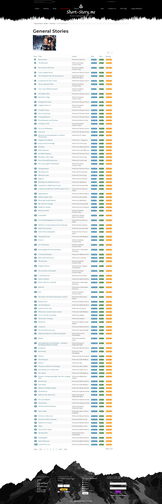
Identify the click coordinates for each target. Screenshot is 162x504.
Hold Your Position (45, 228)
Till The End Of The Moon (47, 406)
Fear (39, 292)
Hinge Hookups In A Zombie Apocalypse (52, 333)
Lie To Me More (43, 245)
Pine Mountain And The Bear (48, 120)
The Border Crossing (45, 318)
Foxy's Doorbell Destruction (47, 160)
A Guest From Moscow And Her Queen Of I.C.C (54, 189)
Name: (111, 481)
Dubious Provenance (45, 423)
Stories (46, 8)
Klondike (41, 147)
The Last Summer (44, 399)
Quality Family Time (45, 197)
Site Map (123, 8)
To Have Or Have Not (45, 416)
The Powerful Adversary (46, 330)
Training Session (44, 117)
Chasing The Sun (44, 236)
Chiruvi (41, 363)
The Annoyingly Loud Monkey (48, 164)
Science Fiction (88, 490)
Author (74, 56)
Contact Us (112, 8)
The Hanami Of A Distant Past (48, 369)
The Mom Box (43, 433)
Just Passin (42, 384)
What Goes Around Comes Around (50, 312)
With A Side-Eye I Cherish (47, 282)
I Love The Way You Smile (47, 315)
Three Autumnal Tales (45, 84)
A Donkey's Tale (43, 123)
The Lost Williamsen (45, 128)
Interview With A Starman (47, 419)
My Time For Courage (45, 204)
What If (40, 356)
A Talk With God (44, 275)
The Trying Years (44, 113)
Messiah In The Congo (46, 157)
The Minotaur (43, 63)
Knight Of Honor (44, 266)
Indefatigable (42, 438)
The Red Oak (42, 261)
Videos (76, 8)
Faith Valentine (43, 150)
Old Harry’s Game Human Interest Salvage (52, 225)
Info (102, 8)
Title (40, 56)
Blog (54, 8)
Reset (111, 1)
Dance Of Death (43, 279)
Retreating (42, 351)
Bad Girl (41, 287)
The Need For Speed (45, 429)
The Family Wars (44, 94)
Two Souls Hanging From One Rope (50, 220)
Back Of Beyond (43, 441)
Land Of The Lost (44, 444)
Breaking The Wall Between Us (49, 182)
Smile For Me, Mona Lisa (46, 395)
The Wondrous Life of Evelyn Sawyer (51, 76)
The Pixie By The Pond (46, 68)
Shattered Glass (43, 210)
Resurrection (42, 301)
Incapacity (42, 348)
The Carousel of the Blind (47, 271)
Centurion (41, 327)
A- (108, 1)
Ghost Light (42, 411)
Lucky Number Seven (45, 72)
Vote (100, 56)
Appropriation (43, 193)
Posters (40, 240)
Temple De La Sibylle (45, 140)
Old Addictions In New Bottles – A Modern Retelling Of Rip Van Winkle (52, 344)
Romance (86, 488)
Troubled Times (43, 110)
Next (60, 449)
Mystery (86, 486)
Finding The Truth (44, 102)
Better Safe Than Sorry (46, 258)
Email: (111, 486)
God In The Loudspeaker (46, 232)
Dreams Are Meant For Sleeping (49, 366)
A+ (115, 1)
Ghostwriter (42, 381)
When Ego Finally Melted (47, 200)
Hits (92, 56)
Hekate (40, 338)
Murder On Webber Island (47, 388)
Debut (40, 426)
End (65, 449)
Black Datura (42, 59)
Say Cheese (42, 373)
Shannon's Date (43, 175)
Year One (41, 132)
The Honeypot (43, 359)
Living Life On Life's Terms (47, 81)
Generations (42, 403)
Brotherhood (42, 391)
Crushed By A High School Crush (49, 185)
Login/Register (136, 8)
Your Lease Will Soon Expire (48, 89)
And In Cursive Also (45, 308)
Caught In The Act (44, 105)
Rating (108, 56)
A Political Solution (45, 254)
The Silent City (43, 172)
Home (37, 8)
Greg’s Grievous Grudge (46, 143)
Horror (86, 484)
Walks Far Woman (44, 207)
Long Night (42, 215)
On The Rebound (44, 305)
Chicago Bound (43, 168)
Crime (85, 480)
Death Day (41, 322)
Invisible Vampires (44, 153)
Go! (54, 2)
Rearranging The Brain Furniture (49, 249)
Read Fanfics (65, 8)
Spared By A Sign (44, 97)
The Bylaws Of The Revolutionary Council (52, 297)
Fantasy (86, 482)
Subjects (41, 178)
